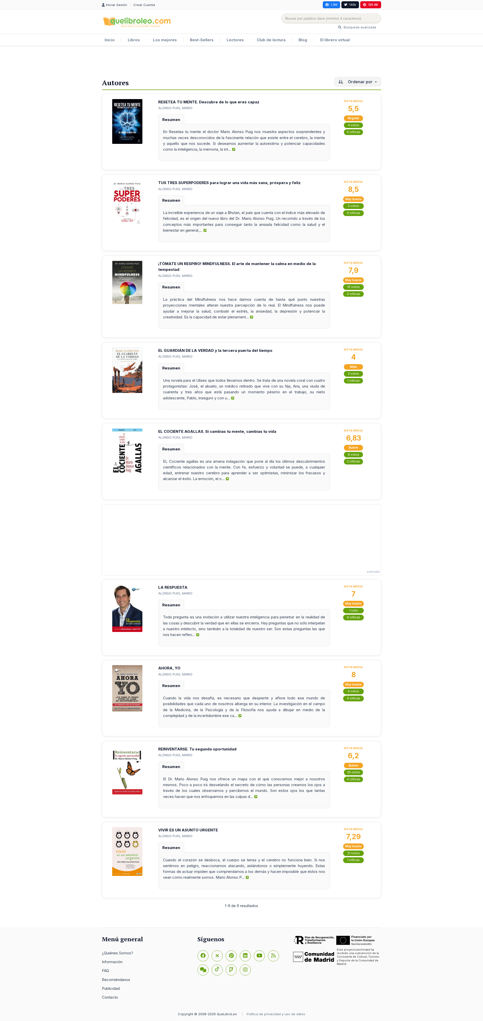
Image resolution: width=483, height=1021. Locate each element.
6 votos (353, 454)
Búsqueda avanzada (359, 27)
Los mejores (165, 39)
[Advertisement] (241, 62)
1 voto (353, 610)
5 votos (353, 691)
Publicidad (111, 988)
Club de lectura (271, 39)
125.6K (373, 5)
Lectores (235, 39)
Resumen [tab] (171, 119)
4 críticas (353, 779)
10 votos (353, 287)
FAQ (105, 970)
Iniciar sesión (117, 5)
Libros (134, 39)
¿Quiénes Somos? (117, 953)
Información (112, 961)
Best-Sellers (202, 39)
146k (352, 5)
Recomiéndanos (116, 979)
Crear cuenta (144, 5)
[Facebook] (203, 955)
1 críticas (353, 380)
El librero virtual (335, 39)
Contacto (110, 997)
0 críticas (353, 132)
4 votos (353, 125)
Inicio (110, 39)
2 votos (353, 206)
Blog (303, 39)
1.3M (334, 5)
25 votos (353, 772)
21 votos (353, 853)
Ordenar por (360, 81)
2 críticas (353, 461)
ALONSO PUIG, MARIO (175, 108)
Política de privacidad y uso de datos (276, 1014)
